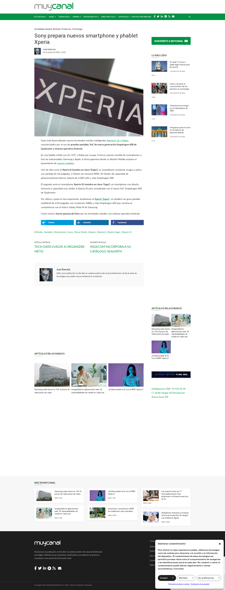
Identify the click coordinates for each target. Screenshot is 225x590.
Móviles (39, 232)
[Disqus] (89, 436)
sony (71, 232)
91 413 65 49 (179, 389)
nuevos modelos (65, 163)
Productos (66, 29)
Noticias (56, 29)
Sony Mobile (81, 232)
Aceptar (164, 578)
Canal (51, 17)
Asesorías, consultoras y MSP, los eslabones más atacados (121, 509)
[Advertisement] (89, 321)
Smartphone (60, 232)
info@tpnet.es (159, 389)
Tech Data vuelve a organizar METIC (59, 249)
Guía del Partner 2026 (141, 17)
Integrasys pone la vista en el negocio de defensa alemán (180, 130)
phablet (48, 232)
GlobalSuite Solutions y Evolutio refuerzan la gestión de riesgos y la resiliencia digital (175, 515)
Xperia (93, 232)
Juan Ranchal (63, 269)
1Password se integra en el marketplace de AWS (179, 108)
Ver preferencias (206, 578)
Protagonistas (90, 17)
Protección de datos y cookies (179, 584)
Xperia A (102, 232)
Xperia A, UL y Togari (117, 140)
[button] (219, 544)
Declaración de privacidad (200, 584)
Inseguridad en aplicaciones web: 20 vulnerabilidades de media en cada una (66, 511)
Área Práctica (108, 17)
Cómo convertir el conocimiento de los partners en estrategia (179, 86)
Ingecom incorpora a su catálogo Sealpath (110, 249)
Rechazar (183, 578)
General (48, 29)
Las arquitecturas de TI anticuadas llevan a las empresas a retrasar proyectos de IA (174, 495)
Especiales (123, 17)
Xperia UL (127, 232)
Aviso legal (154, 556)
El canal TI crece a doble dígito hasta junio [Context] (180, 64)
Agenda (76, 17)
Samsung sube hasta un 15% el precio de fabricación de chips (68, 492)
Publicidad (154, 551)
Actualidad (39, 17)
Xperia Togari (114, 232)
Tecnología (63, 17)
